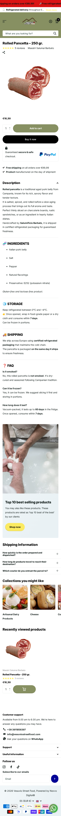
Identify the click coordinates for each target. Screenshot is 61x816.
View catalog (4, 21)
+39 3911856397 (16, 729)
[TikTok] (18, 766)
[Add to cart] (24, 689)
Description (11, 183)
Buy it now (30, 139)
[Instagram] (4, 766)
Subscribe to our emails (16, 771)
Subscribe (54, 779)
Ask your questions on (25, 739)
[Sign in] (50, 21)
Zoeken (54, 33)
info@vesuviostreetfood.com (23, 734)
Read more (51, 9)
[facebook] (11, 767)
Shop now (15, 527)
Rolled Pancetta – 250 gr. (16, 674)
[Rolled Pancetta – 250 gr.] (19, 649)
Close (30, 747)
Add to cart (36, 128)
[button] (10, 125)
